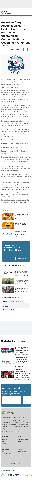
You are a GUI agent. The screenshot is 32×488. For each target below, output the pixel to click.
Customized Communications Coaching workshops (13, 305)
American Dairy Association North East (13, 301)
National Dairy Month (8, 309)
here (8, 151)
